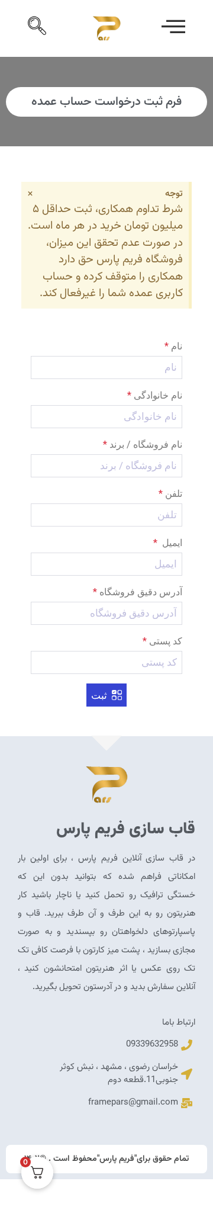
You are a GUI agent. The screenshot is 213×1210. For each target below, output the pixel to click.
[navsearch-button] (39, 28)
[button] (106, 695)
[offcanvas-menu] (173, 28)
